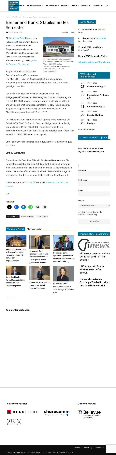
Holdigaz (91, 123)
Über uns (96, 6)
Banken (101, 29)
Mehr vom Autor (34, 229)
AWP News (16, 17)
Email (80, 190)
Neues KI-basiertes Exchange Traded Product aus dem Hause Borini (94, 282)
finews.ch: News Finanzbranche (94, 234)
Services (84, 6)
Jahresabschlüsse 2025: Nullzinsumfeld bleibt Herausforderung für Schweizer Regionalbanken (16, 255)
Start (7, 17)
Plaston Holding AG (96, 86)
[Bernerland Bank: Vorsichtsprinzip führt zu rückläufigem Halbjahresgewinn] (16, 270)
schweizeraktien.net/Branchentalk (95, 62)
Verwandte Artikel (15, 229)
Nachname (82, 180)
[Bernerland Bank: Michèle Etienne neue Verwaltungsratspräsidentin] (63, 273)
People (64, 6)
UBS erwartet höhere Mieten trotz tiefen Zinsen (92, 269)
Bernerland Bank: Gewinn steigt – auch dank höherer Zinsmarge (39, 285)
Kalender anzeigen (86, 129)
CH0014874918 (42, 217)
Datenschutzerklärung (83, 447)
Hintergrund (51, 6)
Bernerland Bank (17, 38)
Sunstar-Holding (95, 114)
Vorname (82, 170)
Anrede (81, 200)
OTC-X (29, 182)
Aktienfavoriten (34, 6)
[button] (107, 5)
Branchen (18, 6)
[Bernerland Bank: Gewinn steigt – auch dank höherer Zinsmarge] (39, 273)
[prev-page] (7, 298)
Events (74, 6)
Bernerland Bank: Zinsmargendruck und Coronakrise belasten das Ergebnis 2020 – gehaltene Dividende (38, 256)
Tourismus (100, 38)
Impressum (99, 447)
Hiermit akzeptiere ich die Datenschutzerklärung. (90, 213)
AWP (8, 32)
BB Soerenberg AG (96, 106)
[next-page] (12, 298)
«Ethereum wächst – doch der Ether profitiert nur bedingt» (95, 256)
